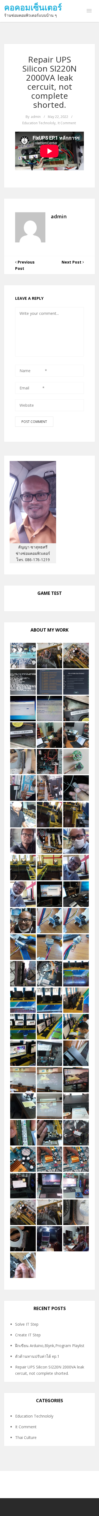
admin (36, 116)
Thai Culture (26, 1437)
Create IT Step (28, 1334)
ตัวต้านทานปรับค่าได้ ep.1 (37, 1356)
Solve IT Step (26, 1324)
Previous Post (25, 265)
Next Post (72, 262)
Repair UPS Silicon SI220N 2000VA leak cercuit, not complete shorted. (49, 82)
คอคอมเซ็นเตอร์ (33, 7)
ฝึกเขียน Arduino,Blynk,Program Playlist (49, 1345)
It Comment (67, 123)
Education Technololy (39, 123)
